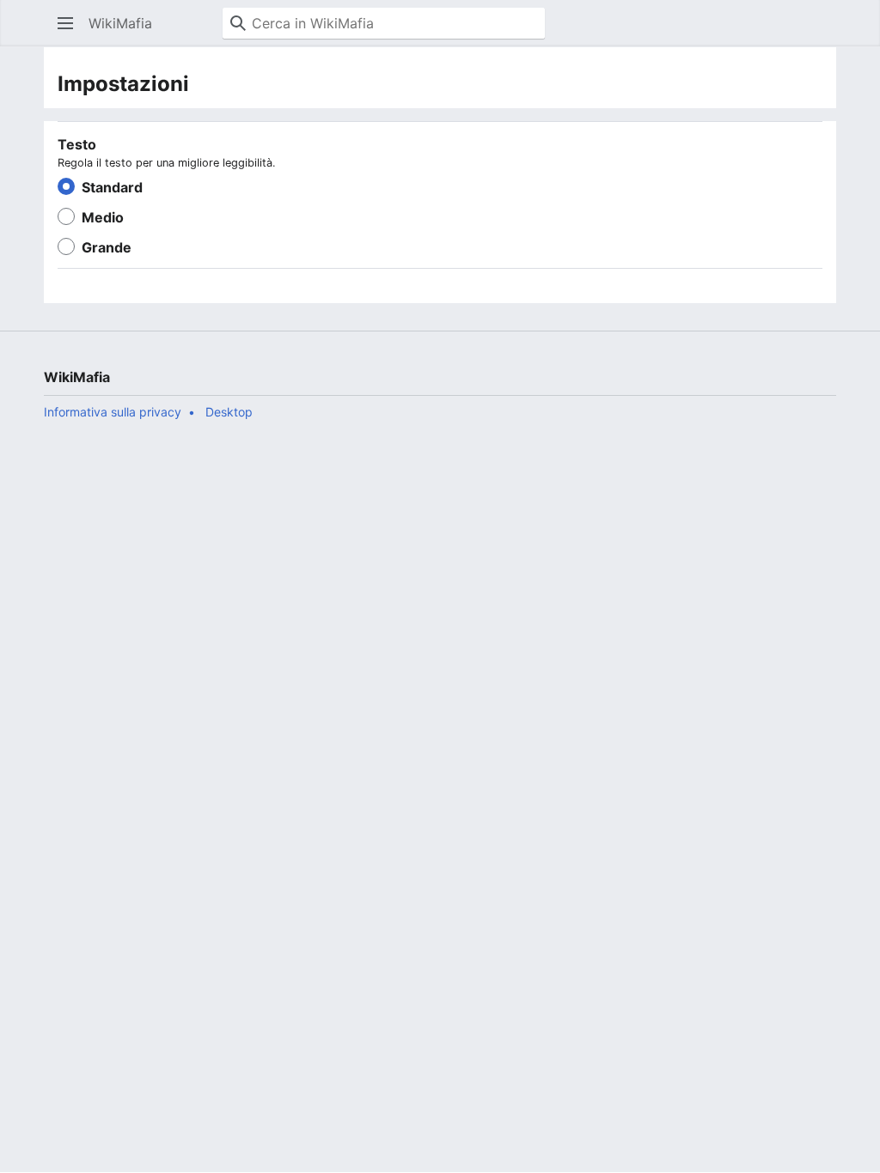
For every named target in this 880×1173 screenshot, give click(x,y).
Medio (103, 217)
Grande (106, 247)
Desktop (229, 411)
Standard (112, 187)
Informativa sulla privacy (112, 411)
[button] (65, 23)
